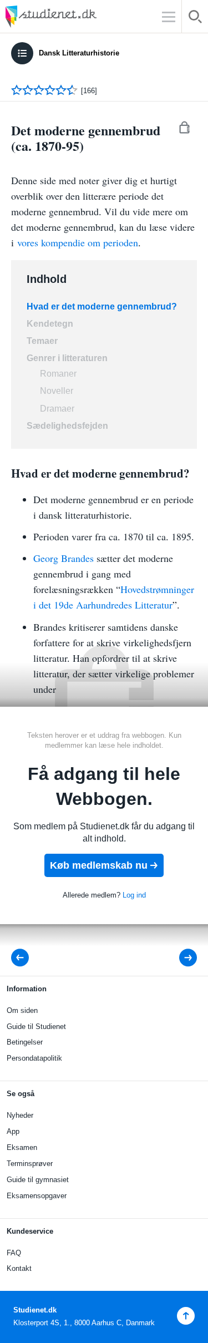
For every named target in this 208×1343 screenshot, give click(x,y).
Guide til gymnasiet (38, 1179)
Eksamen (22, 1147)
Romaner (58, 373)
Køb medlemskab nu (99, 865)
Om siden (22, 1010)
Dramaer (57, 408)
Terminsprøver (30, 1163)
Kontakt (19, 1268)
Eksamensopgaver (37, 1196)
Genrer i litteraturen (67, 358)
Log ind (134, 895)
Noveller (56, 391)
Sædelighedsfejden (67, 425)
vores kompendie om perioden (77, 242)
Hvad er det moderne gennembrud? (103, 306)
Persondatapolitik (34, 1058)
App (13, 1131)
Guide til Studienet (36, 1026)
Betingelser (25, 1042)
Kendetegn (50, 323)
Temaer (43, 341)
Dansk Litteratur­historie (79, 53)
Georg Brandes (65, 558)
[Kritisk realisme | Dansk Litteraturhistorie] (180, 958)
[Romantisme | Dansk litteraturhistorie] (23, 958)
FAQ (14, 1253)
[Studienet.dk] (77, 16)
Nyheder (20, 1115)
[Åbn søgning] (195, 18)
